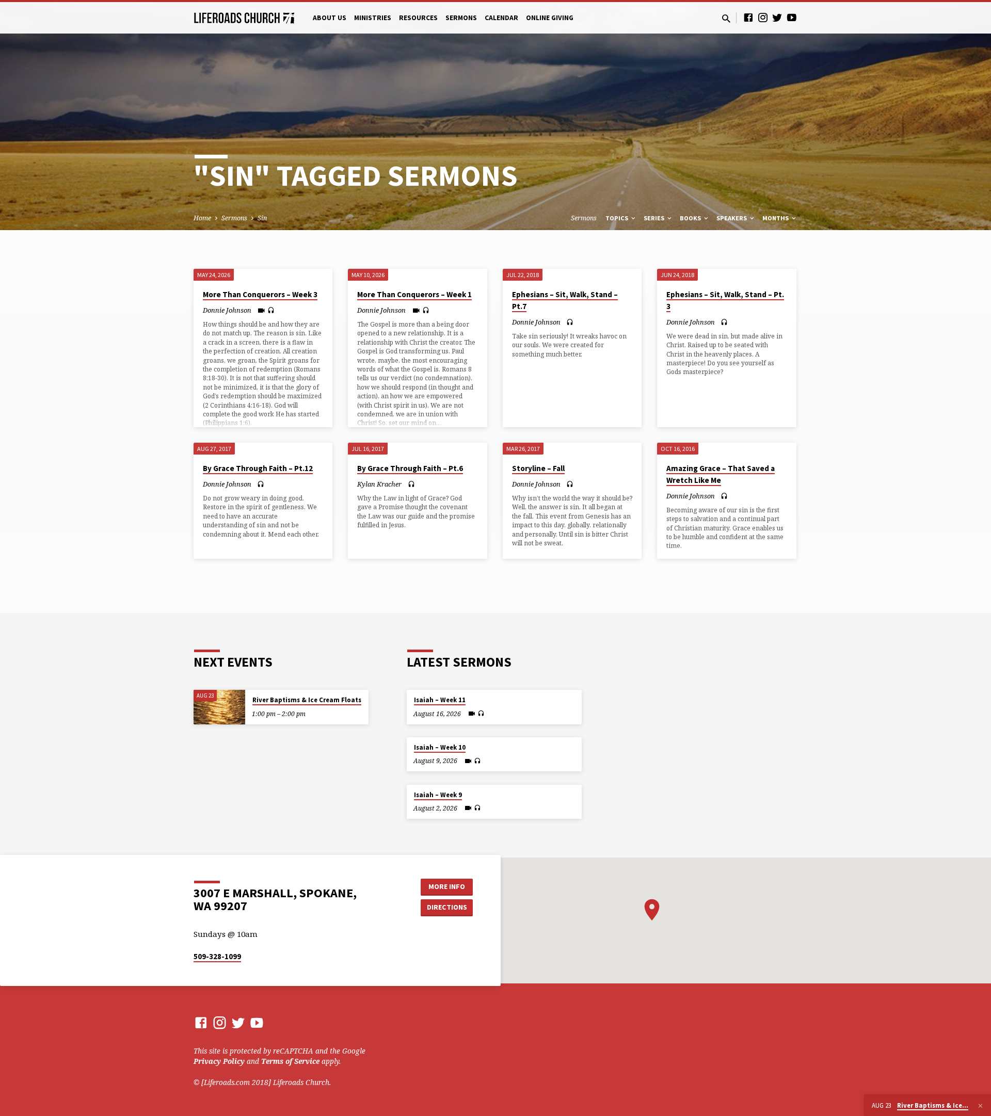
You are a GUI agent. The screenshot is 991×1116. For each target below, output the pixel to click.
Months (776, 218)
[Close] (980, 1105)
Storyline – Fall (538, 468)
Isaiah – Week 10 (440, 747)
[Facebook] (748, 17)
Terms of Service (290, 1061)
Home (202, 218)
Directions (447, 907)
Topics (617, 218)
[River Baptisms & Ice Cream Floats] (219, 707)
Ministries (372, 17)
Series (655, 218)
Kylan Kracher (379, 484)
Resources (418, 17)
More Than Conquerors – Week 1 (414, 294)
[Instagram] (763, 17)
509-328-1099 (217, 956)
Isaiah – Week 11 (440, 700)
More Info (446, 886)
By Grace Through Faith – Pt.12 (258, 468)
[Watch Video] (261, 310)
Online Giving (549, 17)
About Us (329, 17)
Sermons (461, 17)
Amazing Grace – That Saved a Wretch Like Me (720, 474)
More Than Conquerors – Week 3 (260, 294)
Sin (262, 218)
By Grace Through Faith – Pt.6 (410, 468)
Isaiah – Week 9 (438, 794)
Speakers (732, 218)
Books (691, 218)
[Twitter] (777, 17)
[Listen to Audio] (271, 310)
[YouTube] (791, 17)
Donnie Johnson (227, 310)
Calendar (501, 17)
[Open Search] (726, 18)
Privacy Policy (219, 1061)
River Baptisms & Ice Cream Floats (306, 700)
